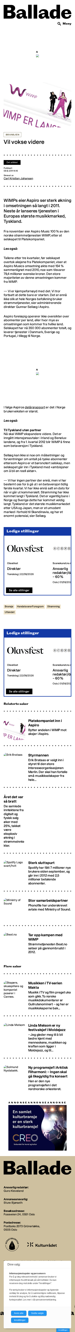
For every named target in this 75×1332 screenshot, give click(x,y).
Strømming (53, 606)
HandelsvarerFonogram (30, 606)
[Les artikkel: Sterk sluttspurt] (37, 871)
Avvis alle (18, 1313)
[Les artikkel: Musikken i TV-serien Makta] (37, 994)
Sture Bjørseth (13, 1202)
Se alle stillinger (19, 590)
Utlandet (10, 612)
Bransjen (12, 134)
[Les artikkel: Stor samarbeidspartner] (37, 907)
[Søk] (59, 24)
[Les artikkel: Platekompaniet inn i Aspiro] (37, 727)
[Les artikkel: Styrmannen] (37, 766)
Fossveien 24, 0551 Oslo (19, 1214)
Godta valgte (37, 1313)
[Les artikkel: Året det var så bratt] (37, 819)
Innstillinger (63, 1330)
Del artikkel (12, 162)
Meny (67, 23)
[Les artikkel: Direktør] (27, 562)
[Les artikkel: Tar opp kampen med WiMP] (37, 942)
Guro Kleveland (13, 1191)
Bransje (9, 606)
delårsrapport (35, 407)
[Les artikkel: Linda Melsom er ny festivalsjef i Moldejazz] (37, 1036)
